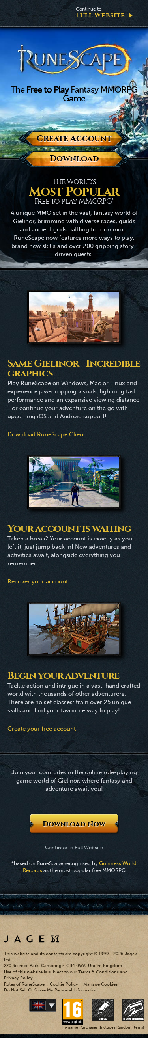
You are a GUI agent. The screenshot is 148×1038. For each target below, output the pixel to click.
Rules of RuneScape (24, 984)
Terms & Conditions (98, 972)
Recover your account (37, 581)
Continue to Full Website (74, 847)
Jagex (31, 939)
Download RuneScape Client (46, 434)
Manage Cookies (100, 984)
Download (73, 159)
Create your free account (41, 728)
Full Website (100, 12)
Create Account (74, 139)
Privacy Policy (18, 977)
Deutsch (55, 1005)
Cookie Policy (64, 984)
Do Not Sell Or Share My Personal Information (51, 990)
